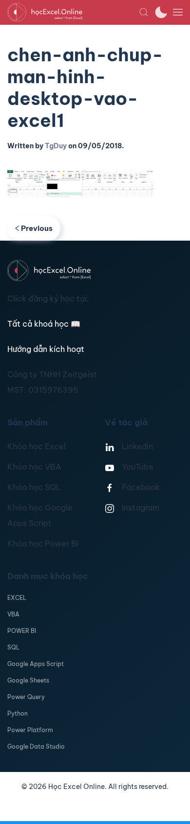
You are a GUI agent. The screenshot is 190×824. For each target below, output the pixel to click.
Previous (37, 228)
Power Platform (30, 730)
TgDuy (56, 145)
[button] (144, 12)
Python (17, 713)
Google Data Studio (36, 746)
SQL (13, 647)
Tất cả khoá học (43, 324)
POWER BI (21, 630)
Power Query (26, 697)
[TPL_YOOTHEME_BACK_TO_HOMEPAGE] (73, 12)
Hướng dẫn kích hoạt (45, 349)
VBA (13, 614)
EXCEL (16, 597)
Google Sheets (28, 680)
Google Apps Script (35, 663)
